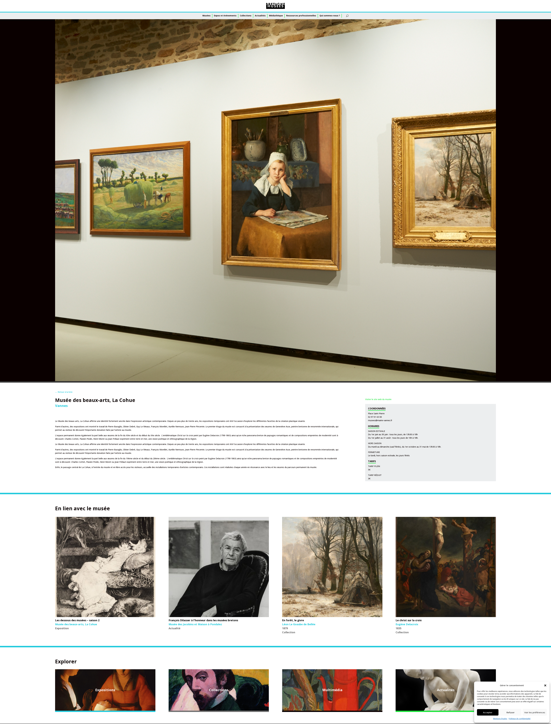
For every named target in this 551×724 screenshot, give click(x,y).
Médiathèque (276, 15)
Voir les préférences (534, 712)
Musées (206, 15)
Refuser (511, 712)
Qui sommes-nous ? (330, 15)
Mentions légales (500, 718)
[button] (545, 685)
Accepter (487, 712)
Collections (245, 15)
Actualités (260, 15)
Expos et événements (225, 15)
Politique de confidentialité (519, 718)
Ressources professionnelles (301, 15)
